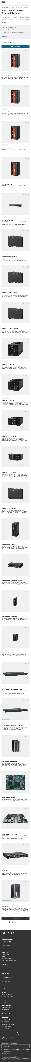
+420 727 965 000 (6, 1007)
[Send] (28, 1046)
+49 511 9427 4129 (6, 1019)
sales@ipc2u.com (6, 1028)
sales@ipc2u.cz (5, 1009)
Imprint (3, 956)
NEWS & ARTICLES (7, 977)
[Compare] (25, 51)
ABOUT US (5, 952)
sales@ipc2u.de (5, 989)
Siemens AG (5, 253)
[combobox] (15, 42)
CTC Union (5, 73)
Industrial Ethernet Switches (10, 30)
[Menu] (28, 2)
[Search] (16, 2)
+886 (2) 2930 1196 (6, 1026)
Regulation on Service (7, 968)
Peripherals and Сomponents (9, 949)
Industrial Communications (9, 27)
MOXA (4, 759)
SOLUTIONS (5, 973)
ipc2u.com (21, 1058)
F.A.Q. (3, 970)
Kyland (4, 686)
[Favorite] (23, 50)
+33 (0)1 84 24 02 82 (7, 994)
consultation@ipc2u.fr (7, 996)
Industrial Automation (7, 945)
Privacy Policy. (7, 1050)
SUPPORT (5, 964)
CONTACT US (6, 981)
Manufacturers (5, 954)
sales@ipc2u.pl (5, 1002)
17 (21, 922)
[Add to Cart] (28, 51)
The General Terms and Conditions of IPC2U (11, 1058)
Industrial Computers (7, 941)
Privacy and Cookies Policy (9, 960)
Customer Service (6, 966)
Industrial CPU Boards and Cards (10, 947)
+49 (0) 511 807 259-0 (24, 1032)
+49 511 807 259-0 (6, 987)
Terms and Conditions (7, 958)
